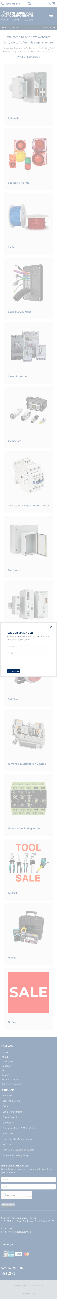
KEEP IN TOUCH (13, 671)
